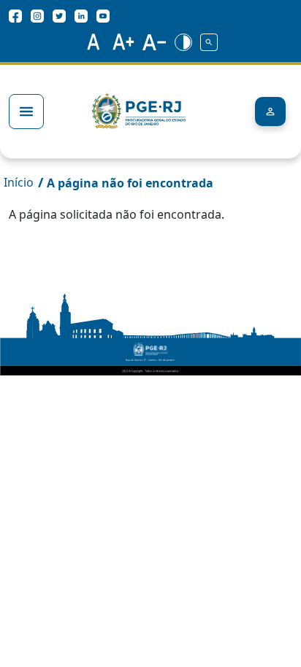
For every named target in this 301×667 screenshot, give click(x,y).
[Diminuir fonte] (155, 41)
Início (19, 182)
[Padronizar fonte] (91, 41)
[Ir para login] (270, 111)
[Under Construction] (210, 41)
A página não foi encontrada (130, 183)
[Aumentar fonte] (123, 41)
